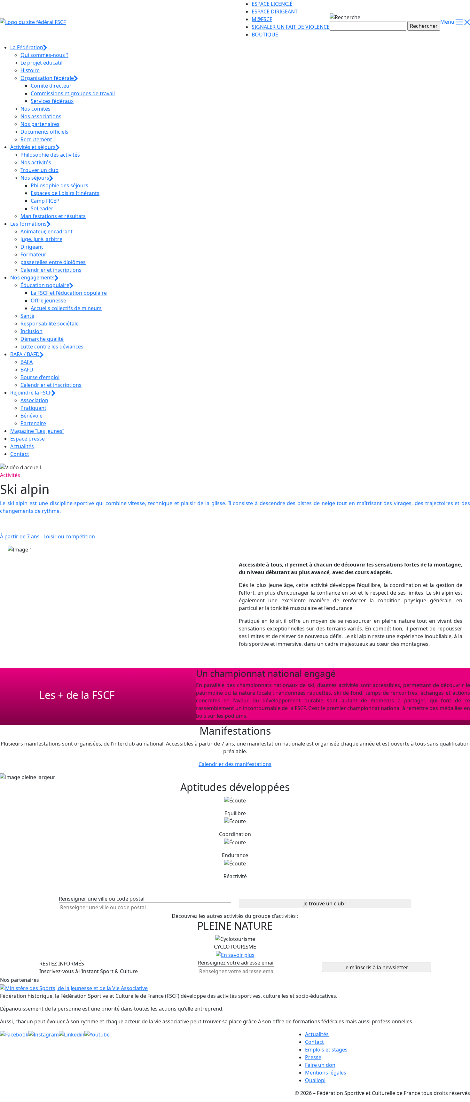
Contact (19, 453)
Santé (27, 315)
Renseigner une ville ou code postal (102, 898)
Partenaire (33, 423)
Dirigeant (31, 246)
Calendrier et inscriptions (51, 269)
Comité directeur (51, 85)
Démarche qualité (42, 338)
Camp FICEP (45, 200)
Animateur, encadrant (46, 231)
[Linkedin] (71, 1034)
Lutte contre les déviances (51, 346)
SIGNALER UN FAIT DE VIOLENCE (291, 26)
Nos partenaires (39, 124)
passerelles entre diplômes (53, 262)
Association (34, 400)
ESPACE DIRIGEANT (275, 11)
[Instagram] (43, 1034)
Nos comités (35, 108)
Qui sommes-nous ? (44, 55)
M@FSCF (262, 19)
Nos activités (35, 162)
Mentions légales (325, 1072)
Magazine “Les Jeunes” (37, 430)
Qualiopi (315, 1080)
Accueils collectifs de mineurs (66, 308)
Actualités (22, 446)
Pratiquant (33, 407)
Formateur (33, 254)
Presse (313, 1057)
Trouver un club (39, 170)
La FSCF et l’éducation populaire (69, 292)
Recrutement (36, 139)
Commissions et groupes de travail (73, 93)
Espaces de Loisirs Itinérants (65, 193)
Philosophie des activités (50, 154)
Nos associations (40, 116)
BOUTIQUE (265, 34)
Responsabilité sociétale (49, 323)
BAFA (26, 361)
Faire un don (320, 1064)
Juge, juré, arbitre (41, 239)
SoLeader (42, 208)
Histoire (30, 70)
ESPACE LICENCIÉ (272, 3)
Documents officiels (44, 131)
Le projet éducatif (41, 62)
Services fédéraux (52, 101)
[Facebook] (14, 1034)
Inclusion (31, 331)
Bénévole (31, 415)
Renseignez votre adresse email (236, 962)
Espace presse (27, 438)
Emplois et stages (326, 1049)
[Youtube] (97, 1034)
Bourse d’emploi (39, 377)
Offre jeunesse (48, 300)
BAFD (26, 369)
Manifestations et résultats (53, 216)
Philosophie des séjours (59, 185)
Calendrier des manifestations (235, 764)
